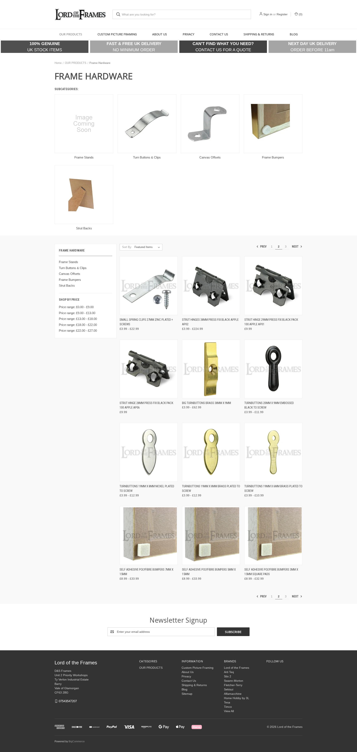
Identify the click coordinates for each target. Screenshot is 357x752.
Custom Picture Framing (117, 34)
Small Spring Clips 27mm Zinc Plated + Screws (146, 322)
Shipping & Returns (259, 34)
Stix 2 (227, 676)
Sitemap (187, 693)
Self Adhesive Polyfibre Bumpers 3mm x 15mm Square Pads (271, 572)
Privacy (188, 34)
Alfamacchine (233, 693)
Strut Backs (67, 285)
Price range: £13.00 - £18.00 (78, 319)
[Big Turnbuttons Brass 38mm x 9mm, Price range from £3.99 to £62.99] (211, 369)
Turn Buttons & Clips (73, 268)
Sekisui (228, 689)
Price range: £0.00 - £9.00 (76, 307)
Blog (294, 34)
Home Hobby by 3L (236, 698)
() (300, 14)
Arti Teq (229, 672)
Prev (263, 246)
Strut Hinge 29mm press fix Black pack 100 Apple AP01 (271, 322)
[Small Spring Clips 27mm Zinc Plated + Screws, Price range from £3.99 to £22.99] (148, 285)
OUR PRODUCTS (70, 34)
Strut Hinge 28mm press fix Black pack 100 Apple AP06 (146, 405)
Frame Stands (68, 262)
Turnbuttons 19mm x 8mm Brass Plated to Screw (211, 488)
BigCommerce (77, 741)
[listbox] (148, 247)
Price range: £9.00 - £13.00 (77, 313)
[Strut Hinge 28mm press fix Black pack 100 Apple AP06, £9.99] (148, 369)
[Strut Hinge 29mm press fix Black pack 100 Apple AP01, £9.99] (273, 285)
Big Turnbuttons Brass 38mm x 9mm (206, 403)
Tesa (227, 702)
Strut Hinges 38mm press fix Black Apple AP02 (210, 322)
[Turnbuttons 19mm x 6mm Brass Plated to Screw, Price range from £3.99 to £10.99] (273, 452)
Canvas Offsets (69, 273)
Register (282, 14)
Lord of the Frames (236, 667)
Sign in (267, 14)
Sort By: (127, 247)
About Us (159, 34)
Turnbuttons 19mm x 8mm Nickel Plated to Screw (147, 488)
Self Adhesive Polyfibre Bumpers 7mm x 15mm (146, 572)
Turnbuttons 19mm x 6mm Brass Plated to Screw (273, 488)
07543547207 (68, 701)
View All (229, 711)
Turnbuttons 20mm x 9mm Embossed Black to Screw (269, 405)
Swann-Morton (233, 680)
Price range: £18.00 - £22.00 (78, 325)
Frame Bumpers (70, 279)
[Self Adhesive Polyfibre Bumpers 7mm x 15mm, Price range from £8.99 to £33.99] (148, 535)
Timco (228, 706)
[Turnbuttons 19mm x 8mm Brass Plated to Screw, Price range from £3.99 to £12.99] (211, 452)
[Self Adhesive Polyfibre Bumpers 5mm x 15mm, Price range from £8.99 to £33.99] (211, 535)
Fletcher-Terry (233, 685)
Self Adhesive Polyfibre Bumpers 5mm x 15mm (209, 572)
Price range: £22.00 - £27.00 (78, 330)
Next (295, 246)
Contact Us (219, 34)
